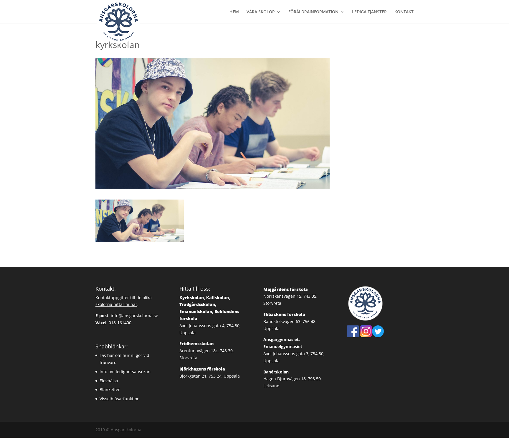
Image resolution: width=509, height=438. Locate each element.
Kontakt (404, 12)
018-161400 (120, 322)
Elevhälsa (109, 380)
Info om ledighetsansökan (125, 371)
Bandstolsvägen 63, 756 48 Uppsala (289, 321)
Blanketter (110, 389)
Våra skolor (261, 12)
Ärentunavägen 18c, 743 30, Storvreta (206, 350)
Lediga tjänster (369, 12)
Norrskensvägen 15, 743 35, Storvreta (290, 296)
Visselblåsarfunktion (120, 398)
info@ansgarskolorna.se (134, 315)
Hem (234, 12)
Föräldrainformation (313, 12)
